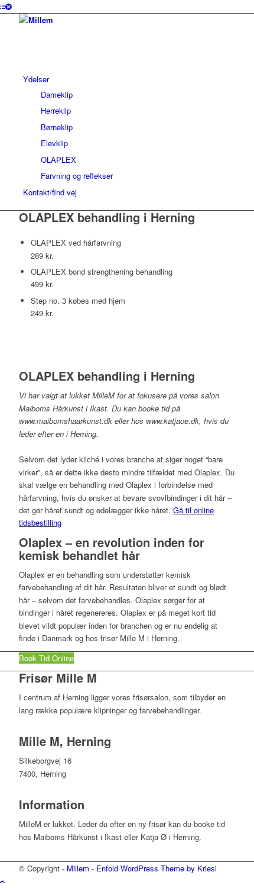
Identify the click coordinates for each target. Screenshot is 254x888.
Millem (78, 868)
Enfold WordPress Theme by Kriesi (156, 868)
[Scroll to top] (2, 881)
